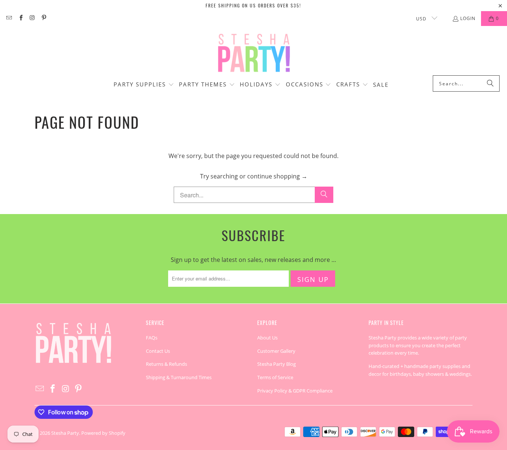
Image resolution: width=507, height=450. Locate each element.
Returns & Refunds (166, 364)
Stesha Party (65, 433)
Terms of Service (275, 377)
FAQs (151, 337)
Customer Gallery (276, 351)
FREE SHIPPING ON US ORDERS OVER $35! (253, 5)
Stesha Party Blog (276, 364)
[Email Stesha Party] (9, 18)
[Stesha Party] (253, 52)
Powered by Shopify (103, 433)
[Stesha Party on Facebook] (20, 18)
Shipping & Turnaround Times (179, 377)
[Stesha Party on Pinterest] (43, 18)
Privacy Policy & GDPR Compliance (295, 390)
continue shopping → (277, 176)
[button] (144, 85)
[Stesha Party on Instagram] (32, 18)
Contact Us (158, 351)
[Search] (490, 83)
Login (467, 18)
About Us (267, 337)
